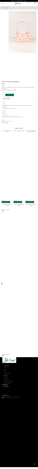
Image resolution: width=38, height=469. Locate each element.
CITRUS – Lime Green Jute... (6, 354)
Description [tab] (4, 101)
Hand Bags (10, 121)
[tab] (19, 102)
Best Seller (6, 121)
